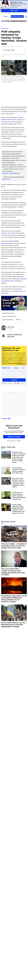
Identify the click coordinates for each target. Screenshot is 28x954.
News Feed (4, 28)
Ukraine (18, 319)
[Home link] (14, 21)
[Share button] (25, 49)
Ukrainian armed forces (8, 316)
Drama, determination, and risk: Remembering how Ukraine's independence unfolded (13, 624)
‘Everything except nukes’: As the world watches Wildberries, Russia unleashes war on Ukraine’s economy (14, 598)
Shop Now (14, 10)
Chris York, (6, 54)
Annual (16, 368)
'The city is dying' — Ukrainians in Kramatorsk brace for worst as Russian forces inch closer (14, 546)
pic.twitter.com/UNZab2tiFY (10, 173)
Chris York (10, 327)
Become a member (14, 436)
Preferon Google (9, 50)
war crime (11, 121)
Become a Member (17, 16)
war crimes (11, 233)
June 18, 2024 (6, 179)
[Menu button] (26, 16)
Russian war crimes (7, 319)
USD (22, 368)
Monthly (7, 368)
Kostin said (15, 190)
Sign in (19, 440)
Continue (14, 380)
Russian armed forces (8, 313)
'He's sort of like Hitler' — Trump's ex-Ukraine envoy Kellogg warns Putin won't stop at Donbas (13, 571)
